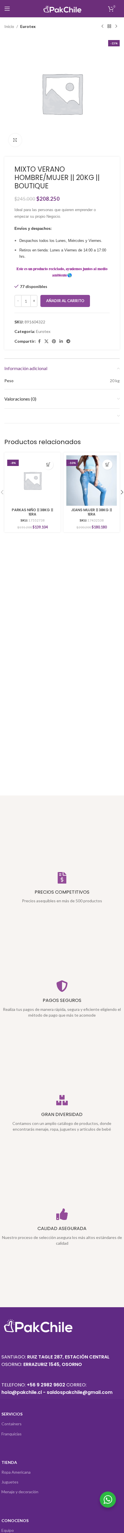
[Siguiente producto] (116, 26)
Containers (11, 1423)
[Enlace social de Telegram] (68, 341)
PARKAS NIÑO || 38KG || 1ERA (32, 512)
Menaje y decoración (19, 1491)
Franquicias (11, 1433)
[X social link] (46, 341)
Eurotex (28, 26)
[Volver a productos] (109, 26)
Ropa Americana (16, 1472)
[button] (48, 465)
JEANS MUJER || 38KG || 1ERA (91, 512)
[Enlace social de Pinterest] (54, 341)
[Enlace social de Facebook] (39, 341)
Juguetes (9, 1481)
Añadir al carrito (65, 300)
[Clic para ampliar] (15, 140)
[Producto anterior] (102, 26)
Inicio (9, 26)
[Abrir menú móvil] (7, 8)
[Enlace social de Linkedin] (61, 341)
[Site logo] (62, 8)
